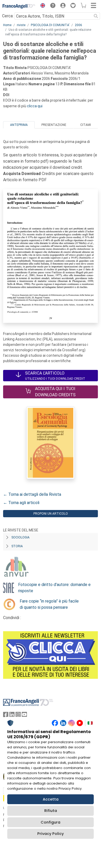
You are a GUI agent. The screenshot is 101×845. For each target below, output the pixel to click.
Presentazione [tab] (53, 125)
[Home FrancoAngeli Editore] (19, 6)
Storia (17, 546)
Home (7, 25)
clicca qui (34, 106)
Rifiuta (50, 810)
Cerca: (7, 15)
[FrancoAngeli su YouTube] (24, 715)
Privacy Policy (50, 833)
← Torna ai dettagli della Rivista (32, 494)
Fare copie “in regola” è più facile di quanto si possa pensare (49, 604)
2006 (78, 25)
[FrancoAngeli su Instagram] (18, 715)
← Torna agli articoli (21, 502)
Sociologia (20, 537)
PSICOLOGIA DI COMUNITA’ (50, 25)
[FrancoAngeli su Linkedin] (12, 715)
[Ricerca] (96, 16)
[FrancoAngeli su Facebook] (5, 715)
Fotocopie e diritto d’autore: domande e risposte (54, 587)
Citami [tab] (85, 125)
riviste (21, 25)
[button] (41, 6)
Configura (50, 822)
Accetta (51, 799)
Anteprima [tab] (19, 125)
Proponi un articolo (50, 513)
